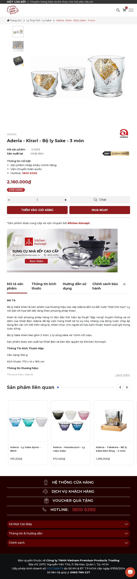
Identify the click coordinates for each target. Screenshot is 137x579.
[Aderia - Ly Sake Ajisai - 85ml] (28, 420)
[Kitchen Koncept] (62, 250)
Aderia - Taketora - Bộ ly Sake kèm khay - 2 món (111, 449)
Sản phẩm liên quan (30, 387)
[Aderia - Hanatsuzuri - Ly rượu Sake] (71, 420)
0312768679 (55, 568)
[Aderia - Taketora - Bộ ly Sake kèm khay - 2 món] (113, 420)
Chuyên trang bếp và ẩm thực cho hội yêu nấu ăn (61, 1)
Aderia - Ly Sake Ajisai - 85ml (25, 449)
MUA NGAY (100, 210)
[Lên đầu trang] (6, 572)
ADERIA (12, 134)
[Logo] (12, 10)
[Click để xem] (78, 76)
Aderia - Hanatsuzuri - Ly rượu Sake (69, 449)
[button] (120, 387)
